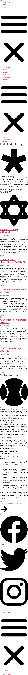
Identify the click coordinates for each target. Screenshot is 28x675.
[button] (14, 38)
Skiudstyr (5, 4)
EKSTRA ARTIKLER (7, 612)
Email (1, 501)
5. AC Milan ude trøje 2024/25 (10, 349)
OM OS (4, 610)
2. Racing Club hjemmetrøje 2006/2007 (12, 260)
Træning (5, 9)
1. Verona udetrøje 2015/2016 (9, 230)
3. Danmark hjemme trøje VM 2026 (13, 291)
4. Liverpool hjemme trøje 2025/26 (13, 321)
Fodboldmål (6, 79)
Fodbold (5, 7)
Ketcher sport (6, 2)
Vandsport (5, 5)
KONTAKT (5, 609)
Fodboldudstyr (6, 76)
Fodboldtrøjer (6, 77)
